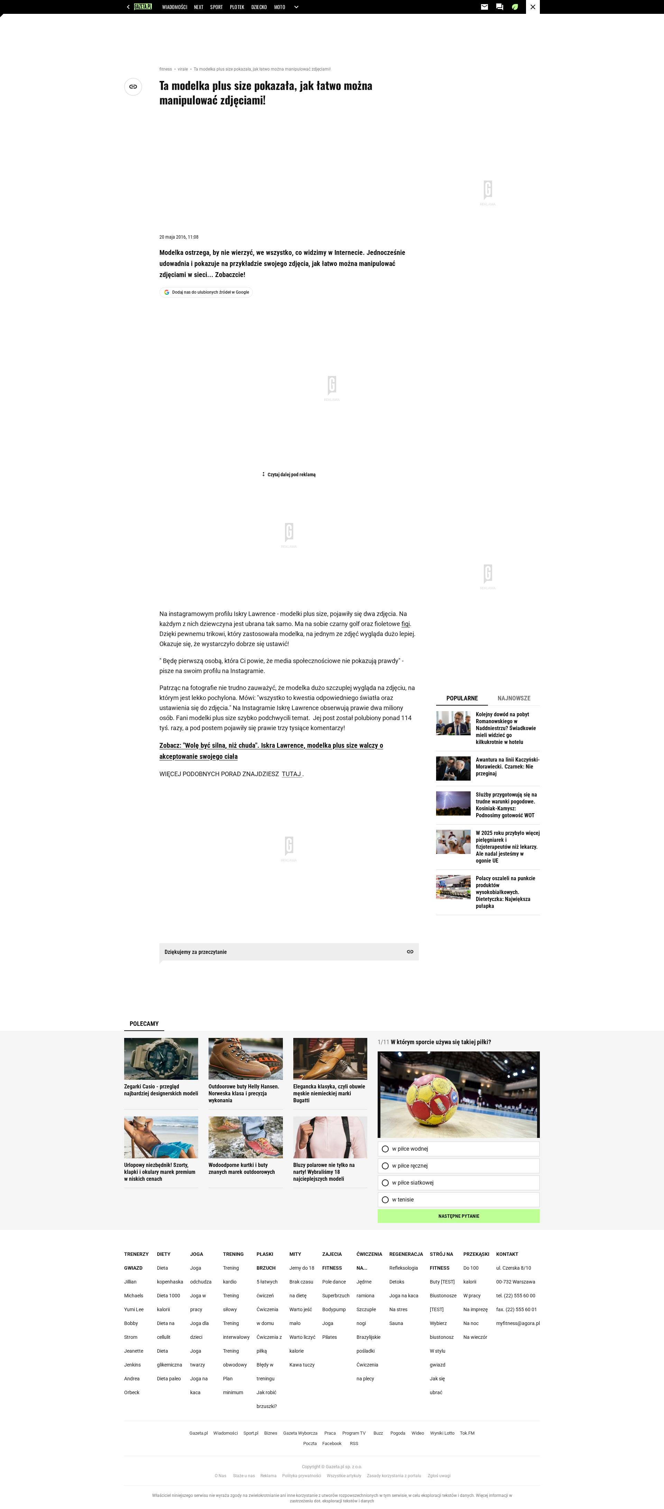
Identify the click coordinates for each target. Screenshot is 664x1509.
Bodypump (334, 1309)
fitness (166, 69)
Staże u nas (244, 1475)
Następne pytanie (459, 1216)
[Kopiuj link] (133, 87)
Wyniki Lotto (442, 1433)
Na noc (471, 1323)
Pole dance (334, 1282)
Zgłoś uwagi (439, 1475)
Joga (196, 1254)
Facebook (332, 1443)
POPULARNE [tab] (462, 698)
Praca (330, 1433)
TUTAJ (292, 773)
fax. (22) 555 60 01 (516, 1309)
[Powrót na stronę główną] (533, 7)
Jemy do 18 (301, 1268)
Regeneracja (406, 1254)
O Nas (220, 1475)
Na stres (398, 1309)
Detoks (396, 1282)
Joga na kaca (403, 1295)
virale (183, 69)
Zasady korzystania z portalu (394, 1475)
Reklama (268, 1475)
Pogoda (397, 1433)
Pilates (329, 1337)
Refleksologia (403, 1268)
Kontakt (507, 1254)
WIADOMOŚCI (174, 7)
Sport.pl (250, 1433)
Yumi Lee (134, 1309)
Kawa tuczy (302, 1365)
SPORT (216, 7)
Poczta (310, 1443)
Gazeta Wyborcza (300, 1433)
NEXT (198, 7)
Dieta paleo (169, 1378)
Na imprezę (475, 1309)
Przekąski (476, 1254)
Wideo (418, 1433)
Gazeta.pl (199, 1433)
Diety (163, 1254)
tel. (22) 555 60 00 (515, 1295)
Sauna (396, 1323)
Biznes (270, 1433)
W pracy (472, 1295)
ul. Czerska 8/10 (513, 1268)
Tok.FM (467, 1433)
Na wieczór (475, 1337)
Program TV (354, 1433)
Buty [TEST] (442, 1282)
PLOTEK (237, 7)
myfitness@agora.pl (518, 1323)
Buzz (378, 1433)
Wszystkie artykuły (344, 1475)
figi (406, 623)
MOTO (279, 7)
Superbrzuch (336, 1295)
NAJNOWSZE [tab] (514, 698)
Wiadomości (225, 1433)
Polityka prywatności (301, 1475)
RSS (354, 1443)
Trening (233, 1254)
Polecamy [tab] (144, 1023)
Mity (295, 1254)
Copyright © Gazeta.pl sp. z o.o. (332, 1466)
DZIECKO (259, 7)
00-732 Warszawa (515, 1282)
